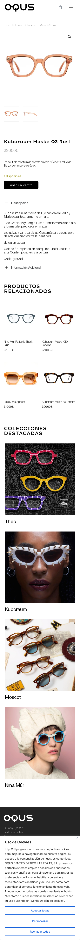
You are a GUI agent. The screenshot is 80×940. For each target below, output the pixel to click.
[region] (40, 888)
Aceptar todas (40, 910)
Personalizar (40, 921)
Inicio (7, 25)
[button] (71, 6)
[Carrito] (60, 7)
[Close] (77, 837)
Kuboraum (18, 25)
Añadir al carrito (21, 185)
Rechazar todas (40, 931)
